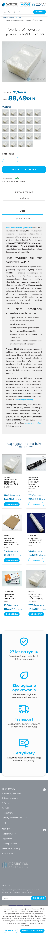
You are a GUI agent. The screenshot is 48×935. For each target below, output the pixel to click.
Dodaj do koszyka (24, 169)
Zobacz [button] (36, 504)
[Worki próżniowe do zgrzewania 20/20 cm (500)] (21, 120)
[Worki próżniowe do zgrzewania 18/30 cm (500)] (13, 120)
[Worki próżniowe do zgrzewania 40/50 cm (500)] (21, 144)
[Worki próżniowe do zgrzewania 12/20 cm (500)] (5, 112)
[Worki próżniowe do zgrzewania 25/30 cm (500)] (29, 128)
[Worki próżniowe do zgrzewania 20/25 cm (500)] (29, 120)
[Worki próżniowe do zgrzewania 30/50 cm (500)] (5, 144)
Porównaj (24, 198)
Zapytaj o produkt (24, 192)
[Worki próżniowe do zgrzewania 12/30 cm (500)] (21, 112)
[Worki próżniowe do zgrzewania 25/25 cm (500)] (21, 128)
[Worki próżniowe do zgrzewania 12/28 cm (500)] (13, 112)
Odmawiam (10, 931)
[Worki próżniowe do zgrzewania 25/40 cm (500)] (5, 136)
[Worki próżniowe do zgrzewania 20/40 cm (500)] (5, 128)
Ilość (8, 154)
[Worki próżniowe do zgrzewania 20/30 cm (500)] (37, 120)
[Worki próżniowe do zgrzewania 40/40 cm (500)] (29, 144)
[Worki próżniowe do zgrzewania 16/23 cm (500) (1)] (24, 61)
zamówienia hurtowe (33, 423)
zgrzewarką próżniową (24, 400)
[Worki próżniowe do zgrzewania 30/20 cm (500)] (29, 136)
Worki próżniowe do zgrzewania (19, 228)
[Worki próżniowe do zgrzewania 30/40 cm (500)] (37, 136)
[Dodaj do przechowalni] (18, 457)
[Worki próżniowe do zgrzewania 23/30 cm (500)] (13, 128)
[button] (22, 211)
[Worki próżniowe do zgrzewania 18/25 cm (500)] (5, 120)
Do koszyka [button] (12, 504)
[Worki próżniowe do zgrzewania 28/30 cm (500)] (21, 136)
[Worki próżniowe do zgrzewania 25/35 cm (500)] (37, 128)
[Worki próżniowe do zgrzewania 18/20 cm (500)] (37, 112)
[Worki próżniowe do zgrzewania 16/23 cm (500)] (29, 112)
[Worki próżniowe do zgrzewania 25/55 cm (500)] (13, 136)
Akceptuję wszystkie (32, 931)
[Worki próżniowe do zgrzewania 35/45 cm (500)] (13, 144)
